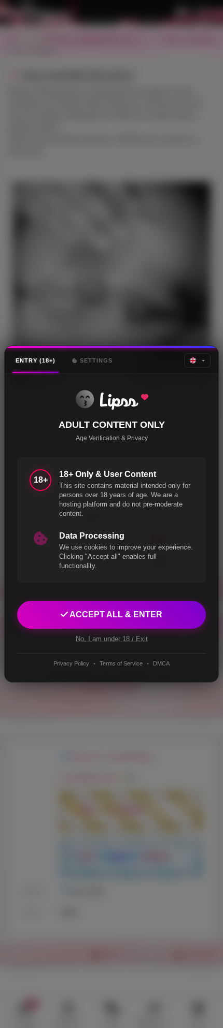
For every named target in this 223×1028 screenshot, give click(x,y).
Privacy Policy (71, 663)
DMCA (161, 663)
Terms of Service (121, 663)
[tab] (35, 360)
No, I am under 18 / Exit (112, 639)
